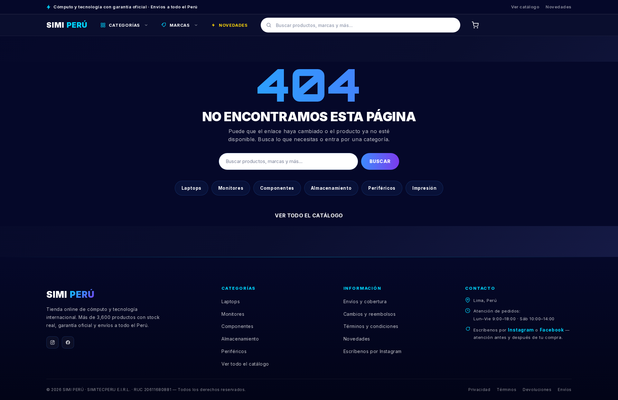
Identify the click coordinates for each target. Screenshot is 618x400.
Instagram (521, 329)
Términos (506, 389)
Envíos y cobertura (365, 301)
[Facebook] (68, 342)
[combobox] (360, 25)
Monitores (230, 188)
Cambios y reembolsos (369, 314)
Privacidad (479, 389)
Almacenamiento (331, 188)
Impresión (424, 188)
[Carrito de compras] (475, 25)
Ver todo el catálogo (309, 215)
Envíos (565, 389)
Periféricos (382, 188)
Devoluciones (537, 389)
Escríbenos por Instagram (372, 351)
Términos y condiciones (370, 326)
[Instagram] (52, 342)
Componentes (277, 188)
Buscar (380, 161)
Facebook (552, 329)
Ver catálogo (525, 6)
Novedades (559, 6)
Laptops (191, 188)
